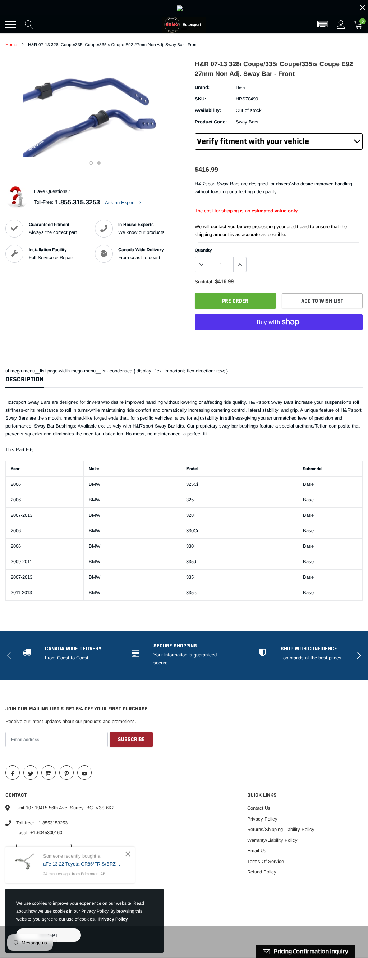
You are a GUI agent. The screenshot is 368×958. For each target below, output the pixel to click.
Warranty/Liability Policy (272, 840)
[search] (29, 24)
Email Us (256, 850)
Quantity (203, 250)
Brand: (202, 87)
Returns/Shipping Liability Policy (280, 829)
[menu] (10, 24)
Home (11, 44)
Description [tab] (24, 379)
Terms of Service (265, 861)
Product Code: (211, 122)
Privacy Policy (262, 819)
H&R (240, 87)
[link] (184, 7)
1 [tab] (91, 163)
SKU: (200, 98)
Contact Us (259, 808)
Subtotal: (204, 281)
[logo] (184, 24)
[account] (341, 24)
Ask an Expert (120, 202)
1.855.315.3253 (77, 202)
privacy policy (113, 919)
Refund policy (261, 872)
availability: (208, 110)
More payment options (279, 340)
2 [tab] (99, 163)
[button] (322, 24)
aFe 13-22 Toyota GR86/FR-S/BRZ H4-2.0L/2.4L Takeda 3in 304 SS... (83, 864)
